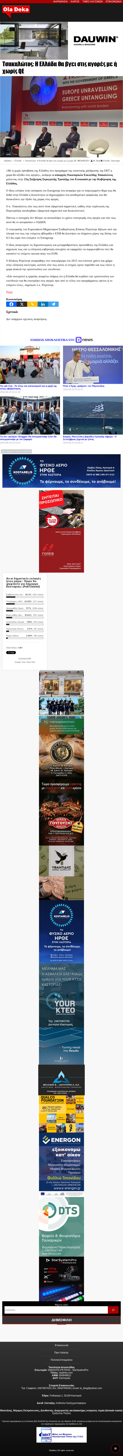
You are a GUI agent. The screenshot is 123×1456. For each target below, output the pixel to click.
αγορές (9, 451)
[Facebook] (11, 304)
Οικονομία (115, 161)
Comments (24, 658)
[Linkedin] (43, 304)
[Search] (113, 1309)
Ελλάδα (106, 161)
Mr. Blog (96, 161)
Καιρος (75, 1)
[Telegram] (53, 304)
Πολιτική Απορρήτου (61, 1360)
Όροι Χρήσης (61, 1352)
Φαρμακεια (60, 1)
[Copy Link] (32, 304)
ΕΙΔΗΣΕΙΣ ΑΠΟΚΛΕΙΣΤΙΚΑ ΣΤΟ (52, 339)
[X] (22, 304)
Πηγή (9, 292)
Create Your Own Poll (25, 662)
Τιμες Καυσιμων (92, 1)
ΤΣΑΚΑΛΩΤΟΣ (23, 451)
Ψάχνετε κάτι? (61, 1305)
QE (3, 451)
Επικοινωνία (61, 1345)
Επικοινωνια (114, 1)
